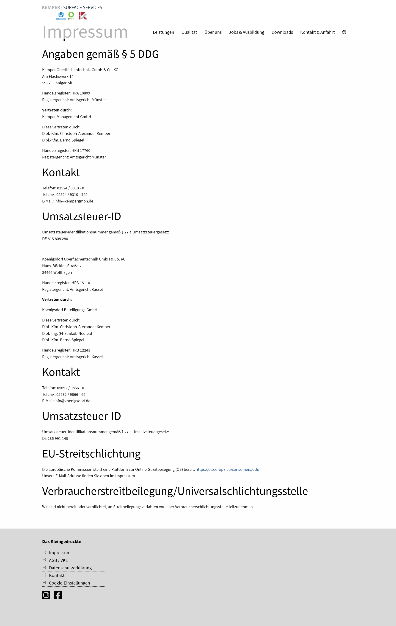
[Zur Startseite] (72, 12)
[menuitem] (344, 32)
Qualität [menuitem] (189, 32)
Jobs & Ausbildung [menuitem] (246, 32)
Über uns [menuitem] (213, 32)
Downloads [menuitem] (282, 32)
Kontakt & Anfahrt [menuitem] (317, 32)
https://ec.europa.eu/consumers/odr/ (227, 469)
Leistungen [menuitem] (163, 32)
